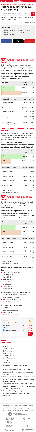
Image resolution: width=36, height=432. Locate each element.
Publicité (31, 405)
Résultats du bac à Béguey (11, 297)
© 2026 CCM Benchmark (27, 410)
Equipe (16, 405)
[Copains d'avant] (9, 426)
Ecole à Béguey (7, 312)
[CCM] (26, 419)
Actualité (7, 325)
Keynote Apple (7, 353)
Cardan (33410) (7, 286)
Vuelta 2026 (7, 363)
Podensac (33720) (8, 279)
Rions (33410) (11, 19)
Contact (8, 407)
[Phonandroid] (26, 430)
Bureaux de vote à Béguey (11, 310)
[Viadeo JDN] (26, 426)
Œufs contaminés (8, 351)
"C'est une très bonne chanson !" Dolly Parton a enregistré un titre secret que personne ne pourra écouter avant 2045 (18, 372)
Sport (6, 328)
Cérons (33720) (7, 282)
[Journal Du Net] (9, 422)
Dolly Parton (7, 360)
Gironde (30, 4)
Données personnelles (8, 409)
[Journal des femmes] (9, 419)
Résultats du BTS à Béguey (11, 302)
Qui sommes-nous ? (8, 405)
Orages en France (8, 348)
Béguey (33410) (7, 308)
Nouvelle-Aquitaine (20, 4)
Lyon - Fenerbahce (9, 358)
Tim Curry (6, 346)
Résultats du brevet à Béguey (12, 299)
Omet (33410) (7, 284)
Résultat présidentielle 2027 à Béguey (15, 295)
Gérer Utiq (30, 409)
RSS (21, 407)
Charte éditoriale (23, 405)
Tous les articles (15, 407)
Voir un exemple (28, 325)
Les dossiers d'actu (10, 330)
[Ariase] (9, 430)
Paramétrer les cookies (21, 409)
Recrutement (26, 407)
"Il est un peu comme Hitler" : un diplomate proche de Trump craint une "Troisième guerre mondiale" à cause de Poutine (19, 379)
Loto (4, 367)
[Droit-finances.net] (26, 422)
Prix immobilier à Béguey (11, 315)
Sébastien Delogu (8, 356)
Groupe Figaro (15, 410)
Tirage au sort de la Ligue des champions (16, 365)
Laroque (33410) (8, 275)
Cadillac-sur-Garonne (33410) (18, 17)
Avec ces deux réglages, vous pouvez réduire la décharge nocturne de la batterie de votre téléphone (17, 393)
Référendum (8, 4)
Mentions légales (7, 410)
